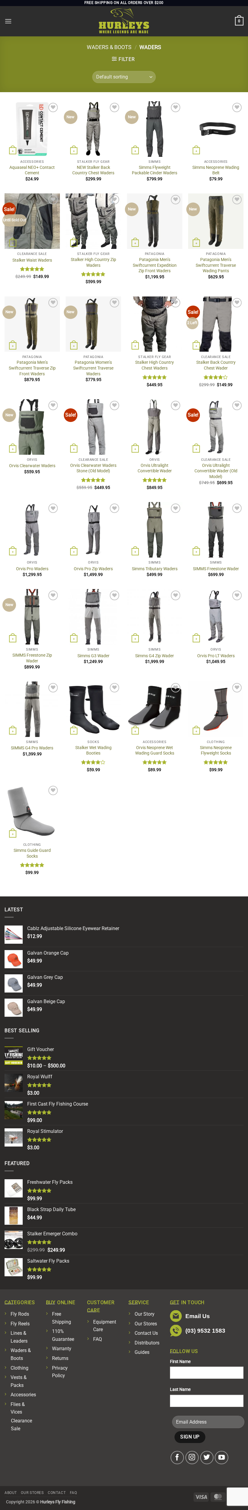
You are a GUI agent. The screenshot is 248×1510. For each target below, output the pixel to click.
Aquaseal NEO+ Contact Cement (32, 170)
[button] (8, 21)
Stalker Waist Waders (32, 260)
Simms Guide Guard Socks (32, 853)
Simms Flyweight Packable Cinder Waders (154, 170)
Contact (57, 1493)
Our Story (145, 1314)
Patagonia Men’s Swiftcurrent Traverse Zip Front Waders (32, 368)
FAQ (97, 1339)
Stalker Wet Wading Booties (93, 750)
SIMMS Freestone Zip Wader (32, 658)
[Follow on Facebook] (177, 1458)
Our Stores (146, 1324)
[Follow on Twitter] (207, 1458)
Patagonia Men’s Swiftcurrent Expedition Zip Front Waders (155, 265)
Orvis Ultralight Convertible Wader (155, 468)
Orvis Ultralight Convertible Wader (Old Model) (215, 471)
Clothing (19, 1368)
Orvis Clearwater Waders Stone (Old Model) (93, 468)
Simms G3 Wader (93, 655)
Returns (60, 1358)
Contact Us (146, 1333)
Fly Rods (20, 1314)
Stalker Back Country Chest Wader (216, 365)
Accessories (23, 1395)
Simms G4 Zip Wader (154, 655)
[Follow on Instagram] (192, 1458)
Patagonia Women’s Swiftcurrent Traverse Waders (93, 368)
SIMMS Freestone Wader (216, 568)
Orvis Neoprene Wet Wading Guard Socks (154, 750)
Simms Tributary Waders (155, 568)
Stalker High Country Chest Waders (154, 365)
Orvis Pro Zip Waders (93, 568)
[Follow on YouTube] (221, 1458)
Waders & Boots (109, 47)
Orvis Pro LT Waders (216, 655)
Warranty (61, 1348)
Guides (142, 1352)
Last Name (180, 1389)
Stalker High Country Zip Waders (93, 262)
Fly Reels (20, 1324)
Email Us (197, 1316)
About (11, 1493)
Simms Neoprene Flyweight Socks (216, 750)
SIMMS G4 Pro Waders (32, 748)
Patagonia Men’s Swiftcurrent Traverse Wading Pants (216, 265)
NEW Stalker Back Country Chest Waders (93, 170)
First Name (180, 1361)
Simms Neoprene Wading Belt (215, 170)
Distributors (147, 1343)
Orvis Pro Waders (32, 568)
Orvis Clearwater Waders (32, 465)
